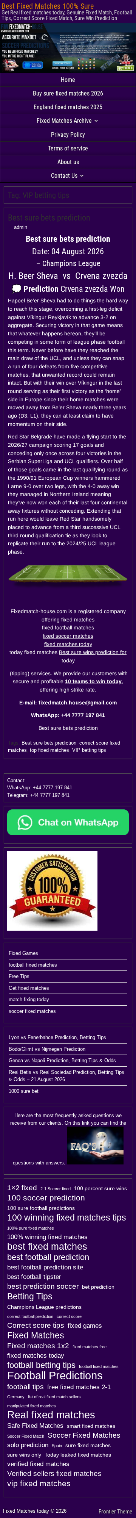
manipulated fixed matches (31, 1406)
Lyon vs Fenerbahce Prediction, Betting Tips (57, 1037)
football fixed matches (33, 965)
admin (20, 227)
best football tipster (34, 1276)
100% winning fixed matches (47, 1237)
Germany (16, 1396)
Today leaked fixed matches (78, 1455)
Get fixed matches (29, 988)
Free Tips (19, 976)
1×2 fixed (22, 1188)
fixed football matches (68, 627)
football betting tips (41, 1365)
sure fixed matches (88, 1445)
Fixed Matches (35, 1335)
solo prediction (27, 1445)
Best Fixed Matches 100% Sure (48, 6)
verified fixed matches (38, 1464)
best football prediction (48, 1257)
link (86, 1123)
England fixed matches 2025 (68, 107)
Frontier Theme (115, 1511)
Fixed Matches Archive (64, 120)
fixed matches (77, 620)
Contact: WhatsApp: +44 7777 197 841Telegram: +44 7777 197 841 (39, 788)
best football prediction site (45, 1267)
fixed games (85, 1325)
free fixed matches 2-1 (79, 1387)
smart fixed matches (91, 1426)
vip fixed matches (39, 1483)
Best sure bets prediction (49, 217)
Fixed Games (23, 953)
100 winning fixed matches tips (66, 1217)
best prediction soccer (43, 1286)
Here (19, 1115)
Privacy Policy (68, 134)
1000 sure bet (24, 1091)
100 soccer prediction (46, 1197)
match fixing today (29, 999)
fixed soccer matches (68, 636)
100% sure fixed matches (30, 1228)
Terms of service (68, 148)
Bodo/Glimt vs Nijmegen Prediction (47, 1049)
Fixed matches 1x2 (38, 1346)
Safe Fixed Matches (35, 1425)
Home (68, 79)
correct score (69, 1316)
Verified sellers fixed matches (54, 1473)
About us (68, 162)
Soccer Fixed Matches (84, 1435)
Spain (57, 1445)
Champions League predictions (44, 1307)
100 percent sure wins (100, 1188)
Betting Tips (30, 1296)
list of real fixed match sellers (54, 1396)
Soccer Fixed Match (25, 1436)
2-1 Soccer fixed (55, 1188)
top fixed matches (49, 750)
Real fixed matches (51, 1414)
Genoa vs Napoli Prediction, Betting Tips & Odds (62, 1060)
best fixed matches (47, 1246)
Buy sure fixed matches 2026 (68, 93)
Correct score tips (35, 1325)
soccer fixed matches (32, 1011)
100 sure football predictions (41, 1208)
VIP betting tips (89, 750)
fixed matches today (68, 644)
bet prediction (98, 1287)
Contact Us (64, 175)
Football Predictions (55, 1375)
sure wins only (24, 1455)
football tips (25, 1387)
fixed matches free (90, 1346)
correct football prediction (30, 1316)
